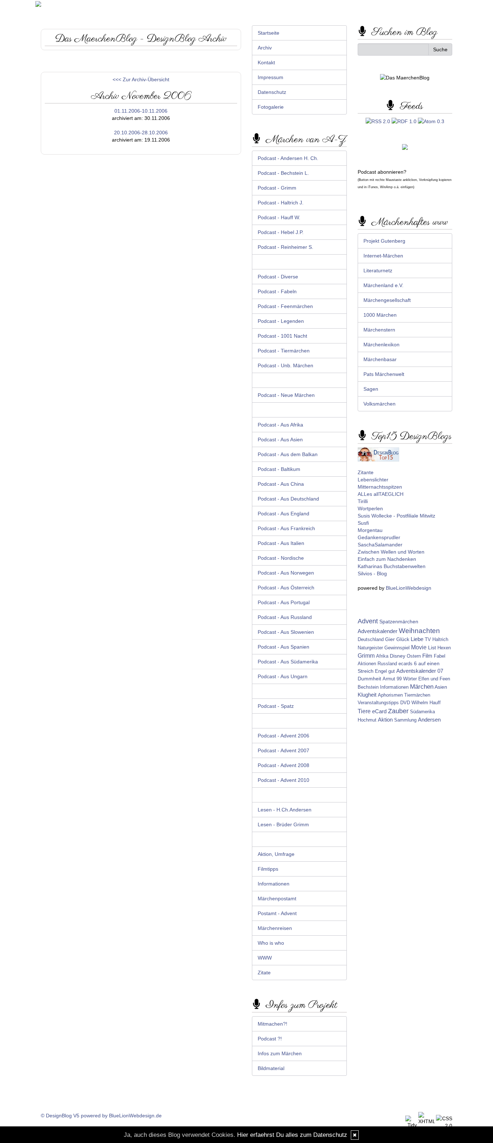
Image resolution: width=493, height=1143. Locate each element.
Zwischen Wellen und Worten (391, 552)
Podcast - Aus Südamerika (288, 661)
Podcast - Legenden (281, 321)
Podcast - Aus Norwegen (286, 573)
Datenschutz (272, 92)
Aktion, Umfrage (276, 854)
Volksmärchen (379, 404)
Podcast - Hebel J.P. (281, 232)
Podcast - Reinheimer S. (285, 247)
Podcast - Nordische (281, 558)
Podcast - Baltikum (279, 469)
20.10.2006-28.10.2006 (141, 132)
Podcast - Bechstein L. (283, 173)
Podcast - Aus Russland (285, 617)
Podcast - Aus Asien (280, 439)
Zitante (366, 472)
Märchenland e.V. (383, 285)
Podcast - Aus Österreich (286, 587)
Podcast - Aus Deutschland (288, 499)
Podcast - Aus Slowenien (286, 632)
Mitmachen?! (272, 1024)
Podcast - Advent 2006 (283, 736)
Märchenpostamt (277, 898)
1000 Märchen (380, 315)
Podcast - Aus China (281, 484)
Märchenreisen (275, 928)
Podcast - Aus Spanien (283, 647)
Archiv (265, 48)
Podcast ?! (270, 1039)
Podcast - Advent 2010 (283, 780)
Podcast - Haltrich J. (281, 202)
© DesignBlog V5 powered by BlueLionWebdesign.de (101, 1115)
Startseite (268, 33)
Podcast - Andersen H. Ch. (288, 158)
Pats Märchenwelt (383, 374)
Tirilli (363, 501)
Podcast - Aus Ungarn (282, 676)
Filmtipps (268, 869)
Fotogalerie (271, 107)
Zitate (264, 972)
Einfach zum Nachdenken (387, 559)
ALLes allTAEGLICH (380, 494)
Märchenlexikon (381, 344)
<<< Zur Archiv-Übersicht (141, 79)
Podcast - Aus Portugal (284, 602)
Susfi (363, 523)
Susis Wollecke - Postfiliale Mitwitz (396, 516)
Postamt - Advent (277, 913)
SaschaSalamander (380, 544)
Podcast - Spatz (276, 706)
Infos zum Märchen (280, 1053)
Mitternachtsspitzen (380, 487)
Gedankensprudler (379, 537)
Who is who (271, 943)
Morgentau (370, 530)
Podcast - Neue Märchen (286, 395)
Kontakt (266, 62)
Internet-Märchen (383, 256)
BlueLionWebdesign (408, 588)
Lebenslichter (373, 479)
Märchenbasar (380, 359)
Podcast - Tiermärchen (284, 351)
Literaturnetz (377, 270)
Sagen (370, 389)
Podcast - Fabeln (277, 291)
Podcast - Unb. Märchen (285, 365)
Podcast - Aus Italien (281, 543)
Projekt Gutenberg (384, 241)
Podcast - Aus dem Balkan (288, 454)
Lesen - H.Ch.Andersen (284, 810)
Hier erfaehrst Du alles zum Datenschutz (292, 1134)
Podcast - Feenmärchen (285, 306)
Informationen (273, 884)
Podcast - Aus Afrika (280, 425)
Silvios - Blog (372, 573)
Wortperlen (370, 508)
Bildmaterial (271, 1068)
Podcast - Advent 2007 (283, 750)
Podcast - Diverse (278, 277)
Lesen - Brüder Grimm (283, 824)
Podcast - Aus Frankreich (286, 528)
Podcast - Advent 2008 (283, 765)
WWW (265, 958)
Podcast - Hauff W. (279, 217)
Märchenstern (379, 330)
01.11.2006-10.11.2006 (140, 111)
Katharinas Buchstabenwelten (392, 566)
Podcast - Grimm (277, 188)
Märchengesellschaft (387, 300)
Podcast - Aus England (283, 513)
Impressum (270, 77)
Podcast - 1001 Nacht (282, 336)
